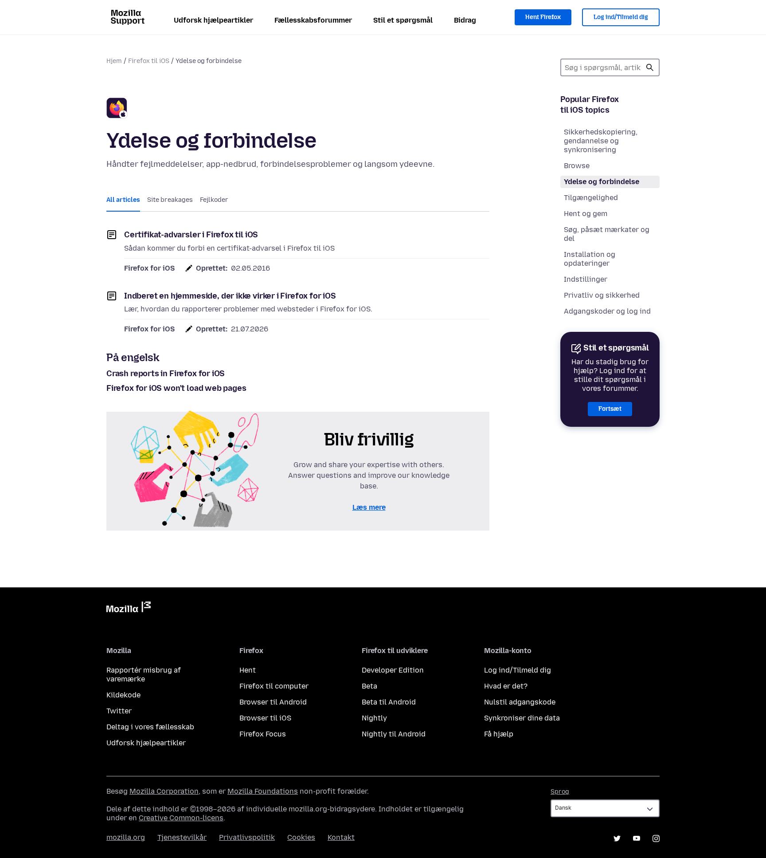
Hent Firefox (543, 17)
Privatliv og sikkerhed (602, 295)
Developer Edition (393, 670)
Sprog (560, 791)
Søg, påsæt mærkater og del (606, 234)
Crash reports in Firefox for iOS (165, 373)
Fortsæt (609, 409)
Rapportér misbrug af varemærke (143, 674)
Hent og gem (585, 213)
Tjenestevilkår (182, 837)
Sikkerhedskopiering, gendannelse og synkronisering (600, 141)
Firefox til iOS (148, 61)
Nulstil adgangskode (519, 702)
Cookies (301, 837)
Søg (650, 67)
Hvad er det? (506, 686)
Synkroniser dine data (522, 718)
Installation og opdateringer (589, 259)
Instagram (656, 838)
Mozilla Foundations (262, 791)
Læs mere (369, 507)
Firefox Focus (262, 734)
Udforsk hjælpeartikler (213, 20)
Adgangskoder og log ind (607, 311)
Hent (247, 670)
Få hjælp (498, 734)
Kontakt (341, 837)
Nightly (374, 718)
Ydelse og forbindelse (601, 181)
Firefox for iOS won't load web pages (176, 388)
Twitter (119, 711)
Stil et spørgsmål (403, 20)
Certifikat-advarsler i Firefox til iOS (191, 235)
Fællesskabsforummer (313, 20)
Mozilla (128, 609)
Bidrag (465, 20)
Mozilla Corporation (164, 791)
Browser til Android (273, 702)
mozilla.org (125, 837)
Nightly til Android (394, 734)
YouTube (636, 838)
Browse (577, 165)
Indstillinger (585, 279)
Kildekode (123, 695)
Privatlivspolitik (247, 837)
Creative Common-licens (181, 818)
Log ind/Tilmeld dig (621, 17)
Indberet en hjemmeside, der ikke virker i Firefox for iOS (230, 296)
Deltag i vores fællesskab (150, 727)
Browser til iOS (265, 718)
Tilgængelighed (591, 197)
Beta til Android (389, 702)
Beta (369, 686)
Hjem (114, 61)
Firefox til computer (274, 686)
